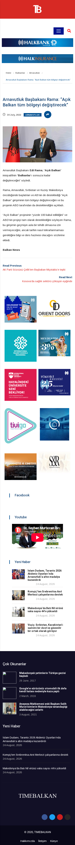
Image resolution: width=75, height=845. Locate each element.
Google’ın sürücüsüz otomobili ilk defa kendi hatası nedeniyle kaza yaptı (42, 690)
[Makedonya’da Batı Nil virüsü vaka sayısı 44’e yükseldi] (18, 612)
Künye (54, 840)
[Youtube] (60, 817)
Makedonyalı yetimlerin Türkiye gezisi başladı (42, 674)
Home (8, 73)
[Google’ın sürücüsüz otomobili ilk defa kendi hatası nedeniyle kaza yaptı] (9, 693)
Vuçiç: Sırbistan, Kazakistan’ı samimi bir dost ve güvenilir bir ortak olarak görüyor (45, 628)
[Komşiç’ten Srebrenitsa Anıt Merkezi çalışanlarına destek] (18, 595)
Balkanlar (20, 73)
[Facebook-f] (45, 817)
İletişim (42, 840)
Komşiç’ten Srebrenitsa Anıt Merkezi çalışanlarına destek (45, 593)
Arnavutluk (34, 73)
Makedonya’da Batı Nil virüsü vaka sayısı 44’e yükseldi (45, 609)
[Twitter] (52, 817)
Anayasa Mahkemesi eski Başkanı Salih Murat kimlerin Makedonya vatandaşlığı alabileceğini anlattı (43, 707)
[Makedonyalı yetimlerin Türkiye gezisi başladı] (9, 678)
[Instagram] (67, 817)
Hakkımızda (27, 840)
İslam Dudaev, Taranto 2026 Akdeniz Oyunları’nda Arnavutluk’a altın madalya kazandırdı (45, 575)
